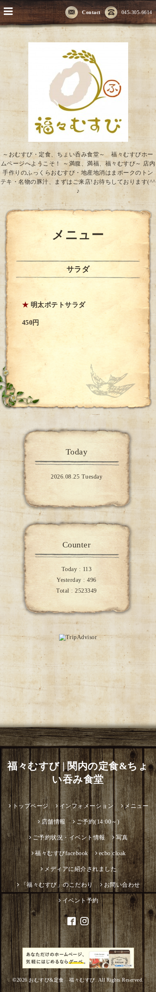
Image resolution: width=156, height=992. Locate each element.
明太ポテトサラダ (58, 304)
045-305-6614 (136, 12)
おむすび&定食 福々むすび (62, 980)
